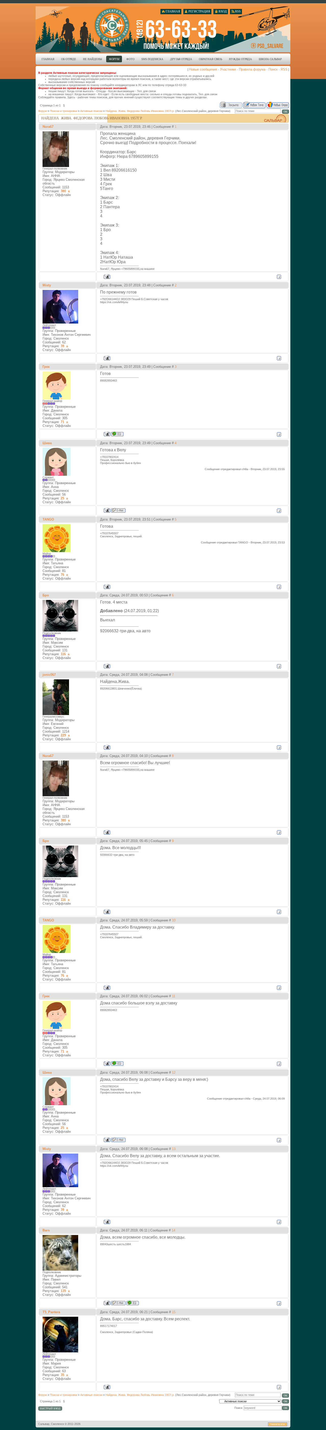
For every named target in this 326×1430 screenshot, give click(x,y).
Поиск (273, 69)
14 (173, 1230)
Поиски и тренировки (63, 111)
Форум (42, 111)
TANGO (48, 519)
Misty (47, 285)
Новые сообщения (203, 69)
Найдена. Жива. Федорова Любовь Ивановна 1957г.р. (139, 111)
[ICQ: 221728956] (132, 1302)
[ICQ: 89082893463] (117, 433)
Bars (46, 1230)
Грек (46, 367)
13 (173, 1149)
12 (173, 1072)
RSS (284, 69)
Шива (47, 443)
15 (173, 1312)
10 (173, 920)
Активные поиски (91, 111)
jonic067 (49, 675)
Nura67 (48, 127)
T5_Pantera (51, 1312)
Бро (46, 595)
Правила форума (252, 69)
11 (173, 996)
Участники (228, 69)
